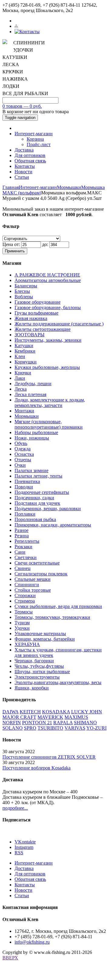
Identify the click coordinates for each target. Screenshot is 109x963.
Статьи (22, 177)
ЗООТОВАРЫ (30, 334)
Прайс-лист (39, 144)
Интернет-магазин (34, 133)
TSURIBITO (50, 728)
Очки (20, 465)
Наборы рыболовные (36, 432)
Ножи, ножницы (32, 437)
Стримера (25, 600)
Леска (21, 389)
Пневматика (27, 481)
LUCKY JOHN (86, 711)
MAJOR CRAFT (19, 717)
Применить (15, 251)
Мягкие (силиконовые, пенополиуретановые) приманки (49, 424)
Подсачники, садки (34, 497)
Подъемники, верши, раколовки (48, 508)
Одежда (23, 448)
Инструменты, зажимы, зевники (48, 340)
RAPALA (63, 722)
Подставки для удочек (37, 503)
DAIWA (10, 711)
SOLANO (12, 728)
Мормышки (69, 187)
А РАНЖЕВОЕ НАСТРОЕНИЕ (47, 274)
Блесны (22, 291)
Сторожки (25, 595)
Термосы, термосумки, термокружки (52, 617)
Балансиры (26, 285)
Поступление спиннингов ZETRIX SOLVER (49, 757)
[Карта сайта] (16, 26)
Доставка (24, 149)
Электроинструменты (37, 677)
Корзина (35, 139)
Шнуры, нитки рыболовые (42, 671)
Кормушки (26, 361)
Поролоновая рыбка (35, 519)
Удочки (22, 628)
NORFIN (11, 722)
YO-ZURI (96, 728)
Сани (20, 552)
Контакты (25, 166)
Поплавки (25, 514)
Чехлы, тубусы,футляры (39, 666)
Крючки (23, 372)
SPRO (30, 728)
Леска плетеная (30, 394)
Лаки (20, 378)
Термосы (24, 611)
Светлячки (26, 557)
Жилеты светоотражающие (43, 329)
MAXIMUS (76, 717)
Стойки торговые (33, 590)
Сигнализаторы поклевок (41, 573)
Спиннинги (27, 584)
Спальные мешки (33, 579)
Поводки (24, 486)
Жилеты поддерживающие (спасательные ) (59, 323)
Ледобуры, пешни (33, 383)
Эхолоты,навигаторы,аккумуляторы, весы (58, 682)
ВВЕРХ (10, 957)
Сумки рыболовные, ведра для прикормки (58, 606)
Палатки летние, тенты (38, 475)
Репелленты (27, 541)
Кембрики (25, 351)
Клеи (20, 356)
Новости (23, 171)
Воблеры (24, 296)
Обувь (21, 443)
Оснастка (24, 454)
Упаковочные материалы (40, 633)
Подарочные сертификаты (42, 492)
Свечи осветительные (37, 562)
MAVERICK (50, 717)
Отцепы (23, 459)
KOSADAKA (56, 711)
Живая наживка (31, 318)
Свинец (23, 568)
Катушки (24, 345)
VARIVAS (74, 728)
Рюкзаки (23, 546)
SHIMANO (85, 722)
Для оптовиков (30, 155)
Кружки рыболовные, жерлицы (47, 367)
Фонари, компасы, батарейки (45, 638)
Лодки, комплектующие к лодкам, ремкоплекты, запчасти (50, 402)
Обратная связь (30, 160)
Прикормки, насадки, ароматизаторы (53, 524)
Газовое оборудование (38, 302)
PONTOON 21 (37, 722)
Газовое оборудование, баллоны (48, 307)
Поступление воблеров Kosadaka (36, 767)
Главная (10, 187)
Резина (22, 535)
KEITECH (30, 711)
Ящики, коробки (32, 687)
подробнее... (15, 808)
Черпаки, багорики (34, 660)
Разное (21, 530)
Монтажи (24, 410)
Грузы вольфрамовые (36, 312)
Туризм (22, 622)
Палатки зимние (31, 470)
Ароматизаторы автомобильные (48, 280)
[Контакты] (27, 31)
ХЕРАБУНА (27, 644)
